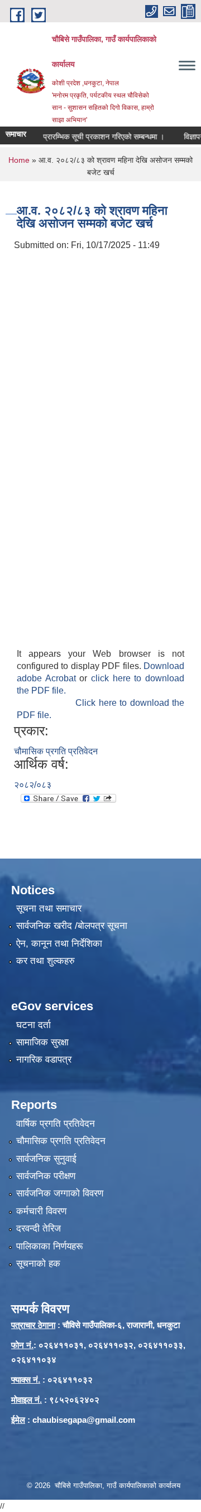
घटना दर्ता (33, 1025)
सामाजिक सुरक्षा (42, 1042)
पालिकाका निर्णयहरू (49, 1246)
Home (19, 160)
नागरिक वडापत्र (43, 1059)
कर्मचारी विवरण (41, 1211)
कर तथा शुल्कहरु (45, 961)
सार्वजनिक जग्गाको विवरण (59, 1193)
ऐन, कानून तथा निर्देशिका (59, 943)
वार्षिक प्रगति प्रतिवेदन (55, 1123)
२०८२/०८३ (32, 784)
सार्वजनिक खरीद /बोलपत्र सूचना (71, 925)
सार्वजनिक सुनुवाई (46, 1159)
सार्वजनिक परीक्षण (45, 1176)
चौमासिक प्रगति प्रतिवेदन (56, 751)
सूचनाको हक (38, 1263)
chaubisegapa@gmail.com (83, 1419)
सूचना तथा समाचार (49, 908)
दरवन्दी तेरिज (38, 1228)
